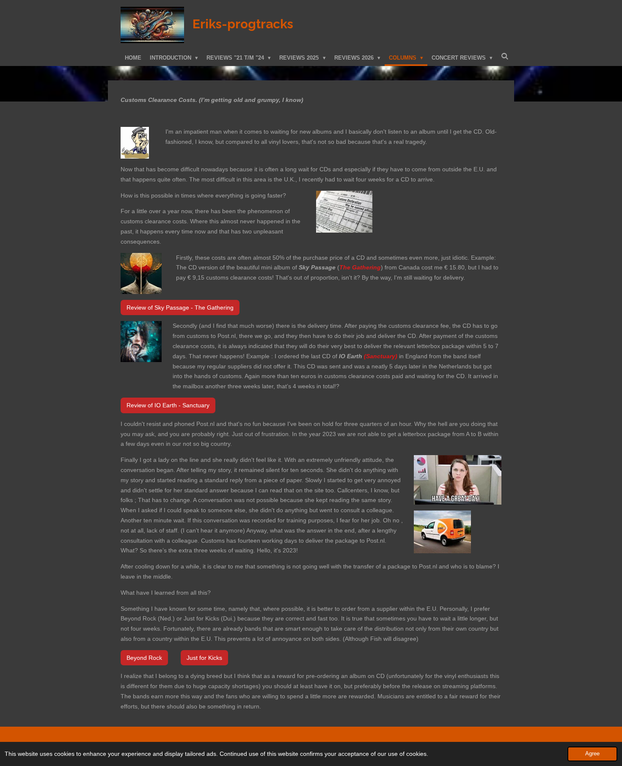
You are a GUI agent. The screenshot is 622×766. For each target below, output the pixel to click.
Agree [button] (592, 754)
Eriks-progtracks (243, 23)
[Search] (505, 56)
